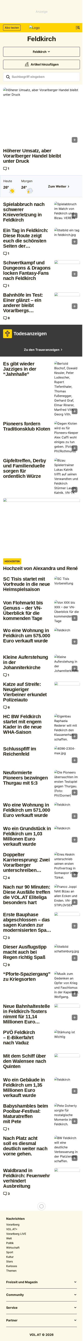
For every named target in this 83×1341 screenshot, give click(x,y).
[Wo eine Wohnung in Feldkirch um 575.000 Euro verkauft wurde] (67, 637)
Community (15, 1295)
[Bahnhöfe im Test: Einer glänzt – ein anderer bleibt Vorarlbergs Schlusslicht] (67, 301)
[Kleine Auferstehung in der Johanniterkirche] (67, 664)
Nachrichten (15, 1219)
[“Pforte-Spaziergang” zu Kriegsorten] (67, 985)
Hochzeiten (12, 561)
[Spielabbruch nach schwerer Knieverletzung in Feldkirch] (67, 211)
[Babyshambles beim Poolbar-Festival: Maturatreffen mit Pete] (67, 1114)
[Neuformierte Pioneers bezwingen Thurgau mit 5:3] (67, 784)
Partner (12, 1320)
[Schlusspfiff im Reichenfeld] (67, 755)
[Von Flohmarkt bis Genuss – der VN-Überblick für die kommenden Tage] (67, 611)
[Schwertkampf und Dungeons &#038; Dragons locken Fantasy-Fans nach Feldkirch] (67, 269)
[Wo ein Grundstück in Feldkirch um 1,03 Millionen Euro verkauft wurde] (67, 835)
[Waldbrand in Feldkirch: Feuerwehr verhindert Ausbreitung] (67, 1177)
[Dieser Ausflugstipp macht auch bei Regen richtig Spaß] (67, 953)
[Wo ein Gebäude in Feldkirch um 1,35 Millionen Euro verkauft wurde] (67, 1086)
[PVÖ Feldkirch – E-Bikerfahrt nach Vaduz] (67, 1039)
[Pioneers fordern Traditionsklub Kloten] (67, 437)
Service (12, 1307)
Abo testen (12, 27)
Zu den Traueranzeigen (41, 350)
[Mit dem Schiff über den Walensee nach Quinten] (67, 1062)
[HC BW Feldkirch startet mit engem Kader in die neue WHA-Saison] (67, 728)
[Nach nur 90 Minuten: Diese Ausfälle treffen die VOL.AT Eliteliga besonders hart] (67, 895)
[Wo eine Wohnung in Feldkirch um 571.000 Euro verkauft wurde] (67, 811)
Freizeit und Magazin (22, 1282)
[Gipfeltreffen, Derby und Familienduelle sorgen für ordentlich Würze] (67, 476)
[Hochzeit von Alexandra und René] (41, 526)
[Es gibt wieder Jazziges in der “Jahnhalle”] (67, 389)
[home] (41, 27)
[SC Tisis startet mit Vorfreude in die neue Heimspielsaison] (67, 585)
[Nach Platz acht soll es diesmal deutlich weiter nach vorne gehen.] (67, 1149)
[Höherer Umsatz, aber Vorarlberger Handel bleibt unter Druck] (41, 116)
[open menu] (78, 27)
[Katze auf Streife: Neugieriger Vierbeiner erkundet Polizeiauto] (67, 691)
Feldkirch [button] (40, 51)
